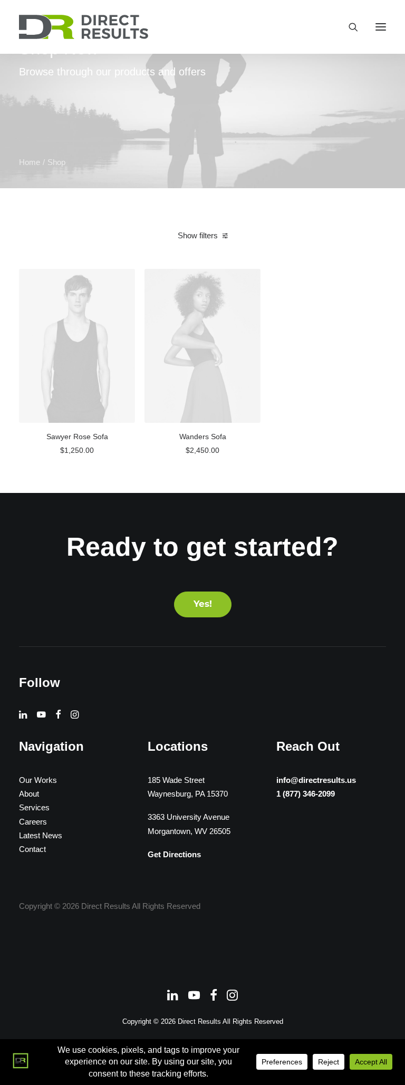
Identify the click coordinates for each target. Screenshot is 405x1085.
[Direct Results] (84, 27)
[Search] (348, 27)
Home (29, 162)
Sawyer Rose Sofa (77, 436)
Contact (32, 849)
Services (34, 807)
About (29, 793)
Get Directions (174, 854)
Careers (33, 821)
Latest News (40, 835)
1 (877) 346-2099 (305, 793)
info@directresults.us (316, 780)
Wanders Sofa (202, 436)
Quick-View (122, 281)
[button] (380, 27)
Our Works (38, 780)
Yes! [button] (203, 604)
